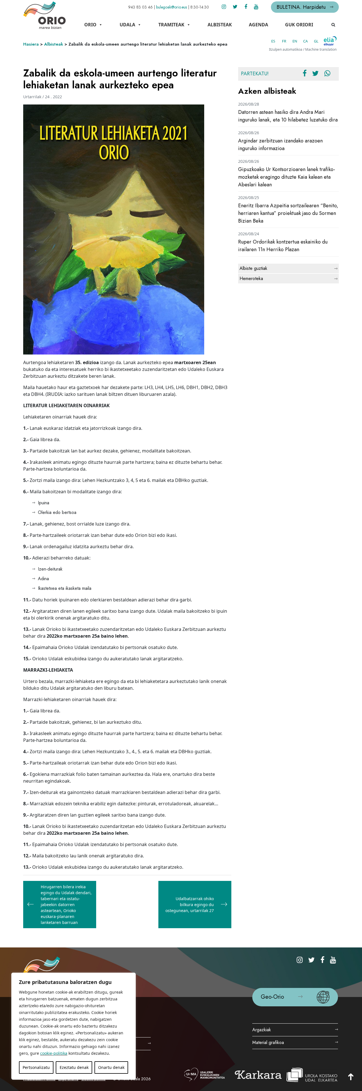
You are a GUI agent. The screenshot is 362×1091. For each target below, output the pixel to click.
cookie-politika (53, 1053)
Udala (127, 25)
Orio (90, 25)
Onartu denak (111, 1067)
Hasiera (31, 44)
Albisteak (220, 25)
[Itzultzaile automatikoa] (330, 41)
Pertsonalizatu (36, 1067)
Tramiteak (171, 25)
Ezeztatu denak (74, 1067)
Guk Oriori (299, 25)
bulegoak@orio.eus (171, 7)
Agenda (258, 25)
